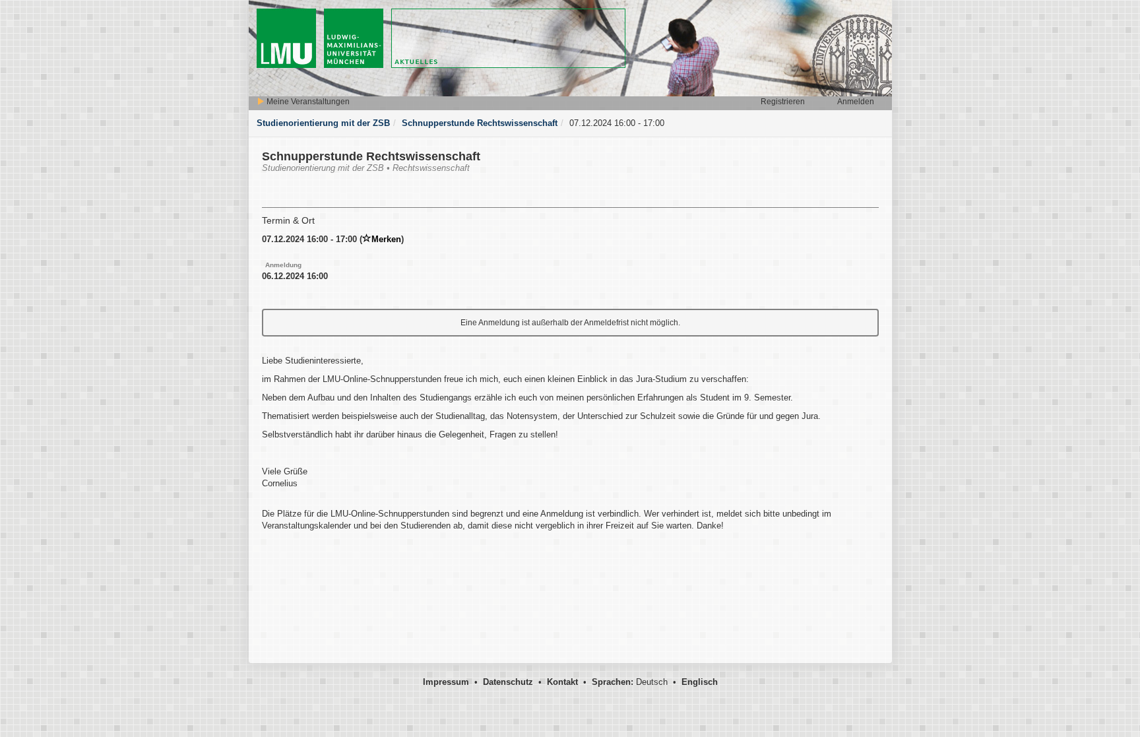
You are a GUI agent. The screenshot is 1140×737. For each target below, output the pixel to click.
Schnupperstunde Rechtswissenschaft (479, 123)
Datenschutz (508, 682)
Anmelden (855, 101)
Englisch (699, 682)
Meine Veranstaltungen (307, 101)
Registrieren (783, 101)
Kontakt (562, 682)
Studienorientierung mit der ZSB (323, 123)
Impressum (446, 682)
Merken (386, 239)
